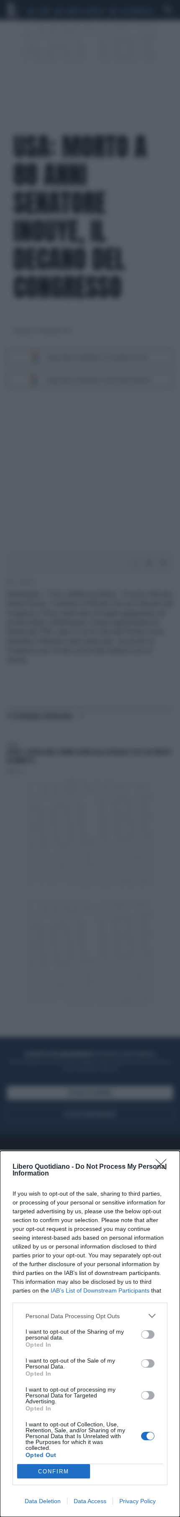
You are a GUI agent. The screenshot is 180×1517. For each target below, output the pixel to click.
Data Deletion (43, 1501)
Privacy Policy (137, 1501)
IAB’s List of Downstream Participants (100, 1290)
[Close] (164, 1167)
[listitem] (90, 1315)
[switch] (147, 1334)
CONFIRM (53, 1471)
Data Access (90, 1501)
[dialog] (90, 1334)
